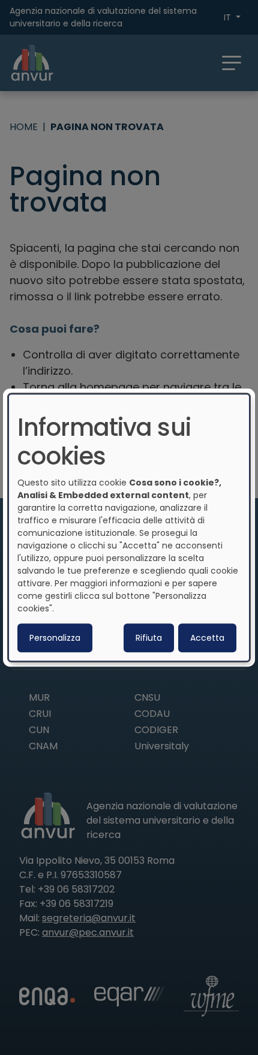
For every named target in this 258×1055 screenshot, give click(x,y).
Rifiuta (149, 638)
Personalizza (54, 638)
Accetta (207, 638)
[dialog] (129, 527)
